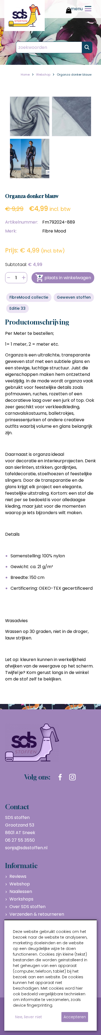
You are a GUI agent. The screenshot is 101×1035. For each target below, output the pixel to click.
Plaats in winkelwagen (67, 278)
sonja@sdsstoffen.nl (26, 848)
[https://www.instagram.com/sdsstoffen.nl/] (72, 777)
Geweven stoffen (74, 297)
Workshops (21, 899)
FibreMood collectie (28, 297)
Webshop (19, 884)
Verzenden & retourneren (36, 914)
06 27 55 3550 (20, 840)
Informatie (21, 865)
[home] (24, 15)
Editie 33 (17, 308)
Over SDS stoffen (27, 906)
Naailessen (20, 891)
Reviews (17, 876)
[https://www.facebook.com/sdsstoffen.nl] (60, 777)
